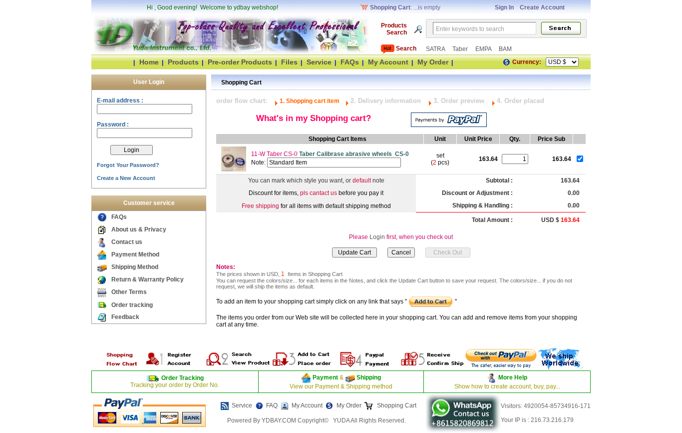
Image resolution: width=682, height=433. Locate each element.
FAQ (272, 405)
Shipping (368, 377)
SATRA (436, 49)
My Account (388, 62)
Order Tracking (182, 378)
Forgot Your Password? (128, 165)
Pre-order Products (240, 62)
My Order (432, 62)
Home (149, 62)
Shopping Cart (395, 405)
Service (319, 62)
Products (183, 62)
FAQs (350, 62)
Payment (325, 377)
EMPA (484, 49)
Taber (460, 49)
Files (289, 62)
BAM (505, 49)
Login (377, 237)
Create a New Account (126, 178)
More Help (512, 377)
